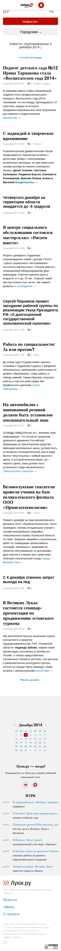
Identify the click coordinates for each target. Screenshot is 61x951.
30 (45, 731)
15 (16, 742)
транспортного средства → (20, 471)
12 (35, 738)
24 (16, 731)
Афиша (9, 906)
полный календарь (30, 57)
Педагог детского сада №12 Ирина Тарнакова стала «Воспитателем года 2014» (30, 72)
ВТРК (31, 795)
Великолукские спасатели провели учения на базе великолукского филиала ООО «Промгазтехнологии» (29, 497)
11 (30, 738)
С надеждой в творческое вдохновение (28, 135)
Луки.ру (7, 937)
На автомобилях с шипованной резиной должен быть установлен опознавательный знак (28, 412)
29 (40, 731)
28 (35, 731)
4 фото (36, 513)
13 (40, 738)
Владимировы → (26, 182)
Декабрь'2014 (30, 724)
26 (26, 731)
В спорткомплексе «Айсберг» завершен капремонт (35, 804)
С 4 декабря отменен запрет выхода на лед (28, 579)
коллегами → (44, 670)
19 (35, 742)
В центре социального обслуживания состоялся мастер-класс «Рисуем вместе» (28, 234)
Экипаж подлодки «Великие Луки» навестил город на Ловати (33, 868)
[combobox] (30, 31)
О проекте (11, 913)
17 (26, 742)
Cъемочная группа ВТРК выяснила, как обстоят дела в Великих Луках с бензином (35, 829)
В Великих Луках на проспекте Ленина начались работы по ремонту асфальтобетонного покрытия (35, 855)
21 (45, 742)
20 (40, 742)
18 (30, 742)
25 (21, 731)
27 (30, 731)
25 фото (37, 144)
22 (16, 746)
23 (21, 746)
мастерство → (12, 117)
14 (45, 738)
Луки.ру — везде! (30, 766)
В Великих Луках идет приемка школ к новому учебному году (35, 815)
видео (36, 355)
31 (26, 750)
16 (21, 742)
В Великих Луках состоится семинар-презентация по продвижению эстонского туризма (28, 613)
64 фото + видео (41, 83)
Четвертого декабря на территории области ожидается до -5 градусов (26, 201)
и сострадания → (25, 286)
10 (26, 738)
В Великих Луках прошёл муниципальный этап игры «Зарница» (35, 842)
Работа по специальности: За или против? (29, 346)
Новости (29, 21)
